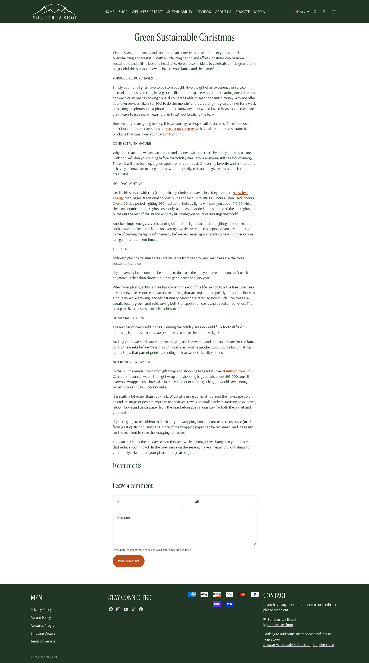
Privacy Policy (41, 609)
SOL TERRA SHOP (48, 657)
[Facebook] (110, 609)
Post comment (128, 561)
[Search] (315, 11)
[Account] (324, 11)
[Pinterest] (141, 609)
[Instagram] (118, 609)
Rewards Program (44, 625)
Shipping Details (43, 633)
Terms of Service (43, 641)
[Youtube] (125, 609)
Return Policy (41, 617)
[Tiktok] (133, 609)
